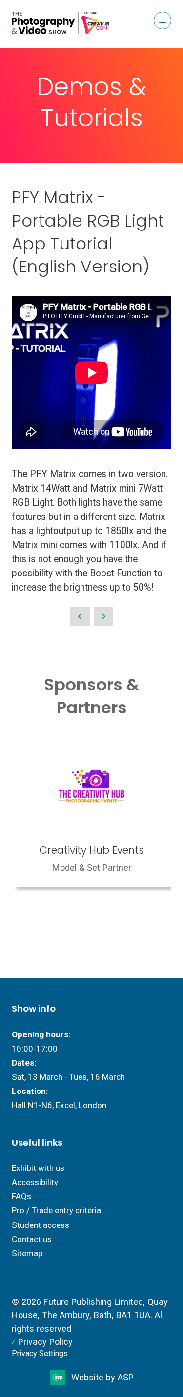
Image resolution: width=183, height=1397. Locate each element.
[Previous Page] (80, 616)
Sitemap (27, 1253)
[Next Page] (103, 616)
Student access (40, 1225)
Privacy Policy (45, 1342)
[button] (162, 20)
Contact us (32, 1239)
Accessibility (35, 1182)
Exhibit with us (38, 1168)
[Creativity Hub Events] (91, 815)
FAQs (21, 1196)
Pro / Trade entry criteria (56, 1210)
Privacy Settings (40, 1353)
